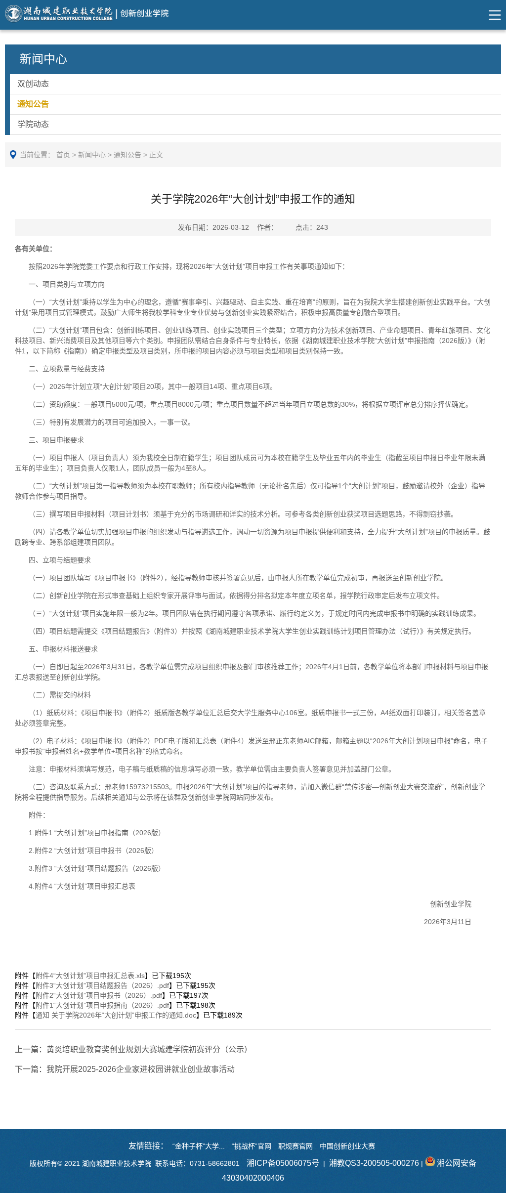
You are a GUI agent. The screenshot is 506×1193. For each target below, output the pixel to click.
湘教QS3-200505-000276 (374, 1163)
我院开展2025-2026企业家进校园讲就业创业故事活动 (125, 1069)
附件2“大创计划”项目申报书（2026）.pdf (99, 995)
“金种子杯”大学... (198, 1146)
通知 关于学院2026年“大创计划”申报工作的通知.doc (116, 1015)
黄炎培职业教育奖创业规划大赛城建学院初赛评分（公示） (133, 1049)
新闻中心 (92, 155)
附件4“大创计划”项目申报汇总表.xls (90, 976)
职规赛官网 (295, 1146)
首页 (63, 155)
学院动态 (33, 124)
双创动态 (33, 84)
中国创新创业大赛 (347, 1146)
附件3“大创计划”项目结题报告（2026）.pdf (102, 985)
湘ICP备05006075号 (283, 1163)
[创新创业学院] (96, 15)
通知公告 (33, 104)
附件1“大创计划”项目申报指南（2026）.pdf (102, 1005)
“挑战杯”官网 (251, 1146)
